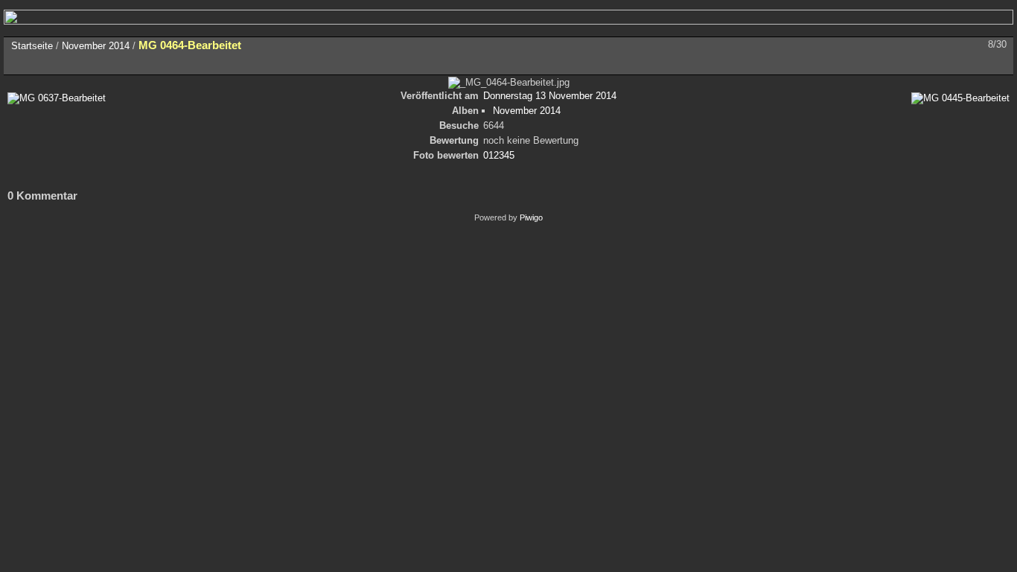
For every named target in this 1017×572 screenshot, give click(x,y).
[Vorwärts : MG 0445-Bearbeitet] (997, 63)
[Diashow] (53, 63)
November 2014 (96, 45)
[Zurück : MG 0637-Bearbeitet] (966, 63)
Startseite (32, 45)
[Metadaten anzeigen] (85, 63)
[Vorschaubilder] (935, 63)
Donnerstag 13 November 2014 (549, 95)
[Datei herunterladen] (116, 63)
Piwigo (531, 217)
